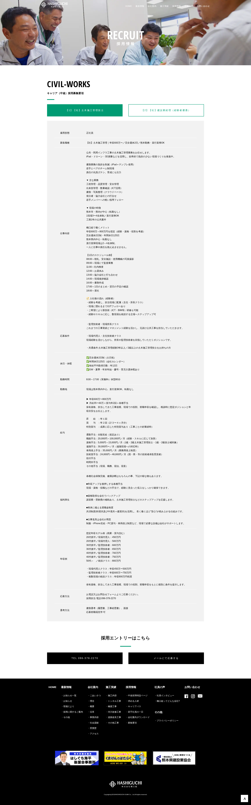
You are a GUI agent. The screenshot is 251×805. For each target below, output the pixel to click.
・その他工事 (112, 722)
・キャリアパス (133, 706)
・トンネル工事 (113, 701)
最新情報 (66, 687)
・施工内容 (111, 695)
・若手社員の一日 (134, 712)
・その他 (65, 717)
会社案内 (93, 687)
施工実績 (111, 687)
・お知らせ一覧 (68, 695)
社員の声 (160, 687)
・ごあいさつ (94, 695)
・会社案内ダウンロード (138, 717)
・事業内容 (93, 717)
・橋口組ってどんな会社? (167, 701)
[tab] (85, 110)
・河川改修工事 (113, 712)
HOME (52, 687)
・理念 (91, 701)
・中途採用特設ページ (137, 695)
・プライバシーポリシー (167, 720)
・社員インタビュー (164, 695)
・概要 (91, 706)
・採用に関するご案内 (72, 712)
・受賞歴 (92, 728)
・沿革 (91, 712)
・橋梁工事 (111, 706)
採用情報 (131, 687)
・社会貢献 (93, 722)
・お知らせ (66, 701)
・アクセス (93, 733)
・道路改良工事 (113, 717)
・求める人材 (132, 701)
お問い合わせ (192, 687)
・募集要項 (131, 722)
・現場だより (67, 706)
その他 (158, 712)
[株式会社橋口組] (54, 5)
